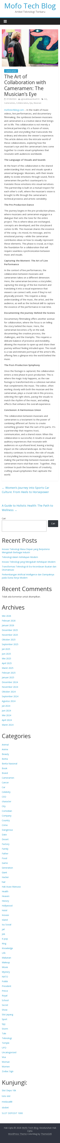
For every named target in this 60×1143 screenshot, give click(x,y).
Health (5, 891)
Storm (5, 1028)
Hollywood (7, 905)
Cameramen (11, 71)
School (5, 1000)
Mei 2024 (6, 715)
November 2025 (10, 634)
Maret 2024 (7, 724)
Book (4, 768)
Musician (37, 103)
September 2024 (10, 696)
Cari (4, 518)
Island (5, 919)
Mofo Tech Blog (30, 5)
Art (45, 99)
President (6, 986)
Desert (5, 839)
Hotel (4, 910)
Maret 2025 (7, 667)
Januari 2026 (8, 625)
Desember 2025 (10, 630)
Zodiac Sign (7, 1071)
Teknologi (7, 1038)
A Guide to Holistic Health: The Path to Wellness (27, 508)
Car (3, 787)
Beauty (5, 754)
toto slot (6, 1096)
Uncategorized (9, 1052)
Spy (3, 1023)
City (4, 806)
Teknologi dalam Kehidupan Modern (20, 557)
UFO (4, 1047)
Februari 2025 (9, 672)
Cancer (5, 782)
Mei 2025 (6, 658)
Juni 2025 (6, 653)
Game (5, 863)
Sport (4, 1019)
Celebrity (6, 792)
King (4, 943)
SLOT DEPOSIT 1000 (12, 1113)
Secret (5, 1005)
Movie (5, 967)
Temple (5, 1042)
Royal (4, 995)
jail (3, 929)
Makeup (6, 962)
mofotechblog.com (14, 109)
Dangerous (7, 829)
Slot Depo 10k (9, 1090)
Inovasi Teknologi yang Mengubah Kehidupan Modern (29, 561)
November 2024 (10, 686)
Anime (5, 749)
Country (6, 820)
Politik (5, 981)
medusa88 (7, 1101)
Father (5, 853)
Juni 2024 (6, 710)
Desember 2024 (10, 682)
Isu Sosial (6, 924)
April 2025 (7, 663)
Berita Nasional (9, 763)
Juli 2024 (6, 705)
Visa (4, 1057)
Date (4, 834)
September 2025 (10, 644)
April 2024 (7, 720)
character (6, 801)
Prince (5, 990)
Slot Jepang (7, 1014)
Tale (4, 1033)
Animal (5, 744)
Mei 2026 (6, 615)
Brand (5, 773)
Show (4, 1009)
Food (4, 858)
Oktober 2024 (9, 691)
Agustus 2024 (8, 701)
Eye (31, 103)
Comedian (7, 810)
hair (4, 881)
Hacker (5, 877)
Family (5, 848)
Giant (4, 872)
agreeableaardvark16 (29, 99)
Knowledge (7, 948)
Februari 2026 (9, 620)
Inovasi (5, 915)
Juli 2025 (6, 649)
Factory (5, 844)
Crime (5, 825)
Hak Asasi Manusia (11, 886)
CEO (4, 796)
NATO (5, 976)
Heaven (5, 896)
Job (3, 934)
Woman (6, 1061)
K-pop (5, 938)
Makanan (6, 957)
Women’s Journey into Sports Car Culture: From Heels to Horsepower (25, 490)
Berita (5, 758)
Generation (7, 867)
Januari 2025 (8, 677)
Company (6, 815)
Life (4, 952)
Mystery (6, 971)
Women (6, 1066)
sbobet (5, 1107)
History (5, 900)
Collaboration (22, 103)
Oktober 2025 (9, 639)
